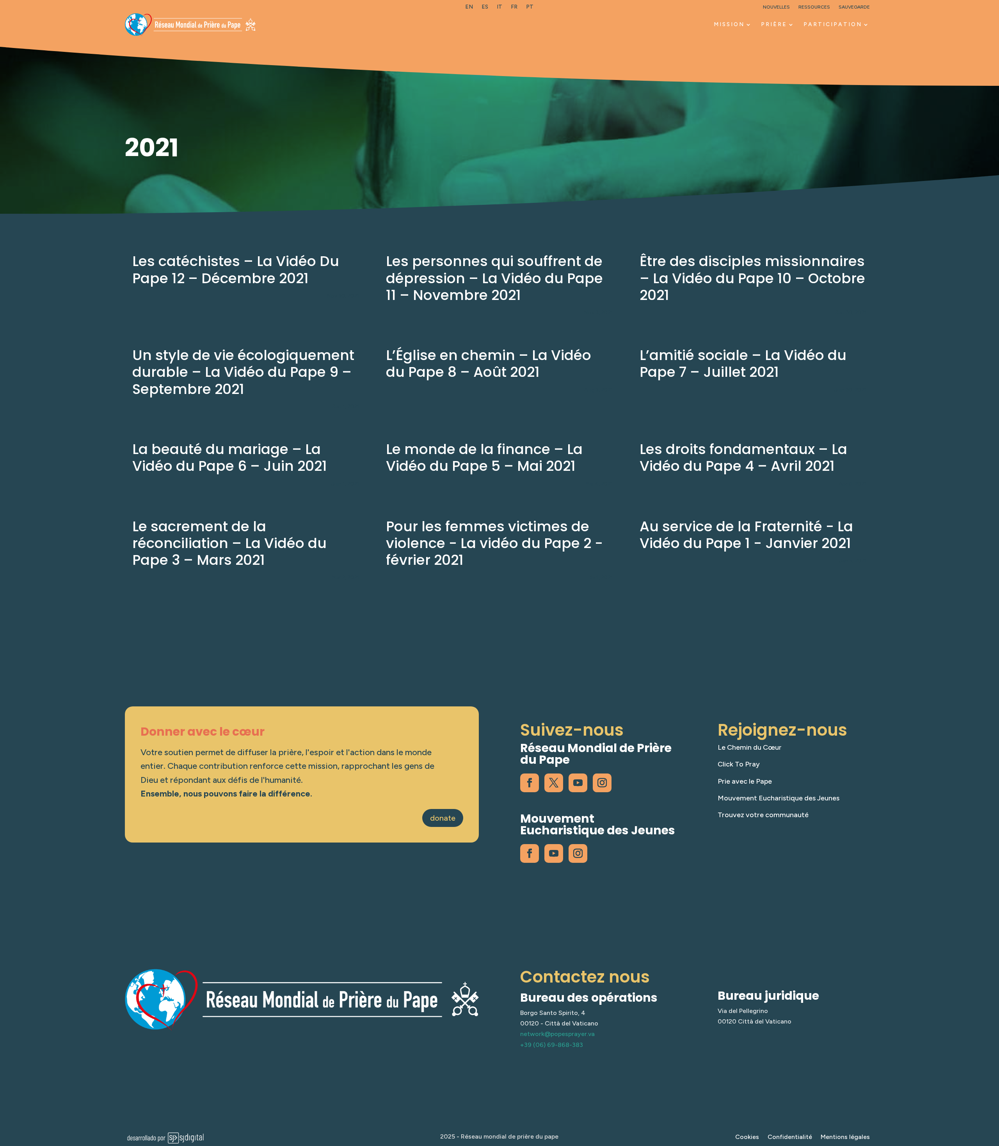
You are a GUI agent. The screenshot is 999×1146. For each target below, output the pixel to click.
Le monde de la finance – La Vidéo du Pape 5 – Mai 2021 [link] (484, 457)
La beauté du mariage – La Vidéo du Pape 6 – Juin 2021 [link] (229, 457)
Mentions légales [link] (845, 1137)
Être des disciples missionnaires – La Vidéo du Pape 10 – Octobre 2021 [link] (752, 278)
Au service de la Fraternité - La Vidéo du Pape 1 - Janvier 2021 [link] (746, 534)
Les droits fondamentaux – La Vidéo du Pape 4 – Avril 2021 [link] (743, 457)
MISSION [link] (729, 24)
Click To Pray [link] (739, 764)
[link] (469, 8)
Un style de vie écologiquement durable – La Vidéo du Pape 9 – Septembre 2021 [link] (243, 372)
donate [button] (442, 818)
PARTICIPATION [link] (832, 24)
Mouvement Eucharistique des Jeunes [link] (778, 798)
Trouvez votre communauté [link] (763, 815)
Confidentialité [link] (790, 1137)
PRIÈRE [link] (774, 24)
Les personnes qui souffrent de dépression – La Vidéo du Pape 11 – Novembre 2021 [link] (494, 278)
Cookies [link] (747, 1137)
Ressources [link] (814, 7)
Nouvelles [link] (776, 7)
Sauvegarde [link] (854, 7)
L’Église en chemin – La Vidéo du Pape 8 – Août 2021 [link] (488, 363)
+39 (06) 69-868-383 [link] (551, 1044)
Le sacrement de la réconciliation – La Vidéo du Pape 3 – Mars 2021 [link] (229, 543)
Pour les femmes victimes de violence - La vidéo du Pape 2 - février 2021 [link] (494, 543)
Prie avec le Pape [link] (745, 781)
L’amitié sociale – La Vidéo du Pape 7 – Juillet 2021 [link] (743, 363)
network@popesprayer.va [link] (557, 1034)
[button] (991, 1089)
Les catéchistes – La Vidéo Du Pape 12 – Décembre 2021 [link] (235, 269)
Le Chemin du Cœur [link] (750, 747)
